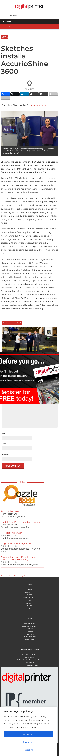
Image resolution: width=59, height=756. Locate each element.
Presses (29, 631)
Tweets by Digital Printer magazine (14, 576)
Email (5, 444)
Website (6, 454)
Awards (29, 603)
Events (29, 606)
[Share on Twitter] (15, 94)
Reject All (28, 750)
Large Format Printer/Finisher (17, 543)
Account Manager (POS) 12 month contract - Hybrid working (19, 558)
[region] (29, 731)
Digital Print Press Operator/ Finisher (20, 522)
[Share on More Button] (53, 94)
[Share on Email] (43, 94)
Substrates (29, 634)
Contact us (29, 657)
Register (13, 15)
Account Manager (10, 511)
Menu (9, 21)
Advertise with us (29, 654)
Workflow (29, 640)
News (29, 589)
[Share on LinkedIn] (24, 94)
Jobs (22, 482)
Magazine (29, 592)
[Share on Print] (34, 94)
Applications (29, 623)
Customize (28, 742)
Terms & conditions (29, 665)
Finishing (29, 629)
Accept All (28, 734)
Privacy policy (29, 662)
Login (3, 15)
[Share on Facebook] (5, 94)
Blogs (29, 595)
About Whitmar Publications (29, 660)
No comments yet (39, 105)
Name (5, 433)
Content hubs (29, 598)
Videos (29, 600)
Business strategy (29, 626)
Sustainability (29, 637)
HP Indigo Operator (11, 532)
